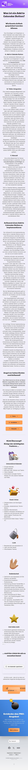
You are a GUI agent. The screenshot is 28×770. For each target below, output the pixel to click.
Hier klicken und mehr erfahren (16, 689)
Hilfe (16, 754)
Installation (14, 422)
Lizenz (11, 754)
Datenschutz (17, 753)
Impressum (10, 753)
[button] (14, 763)
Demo (14, 416)
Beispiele (14, 428)
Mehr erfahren (14, 730)
